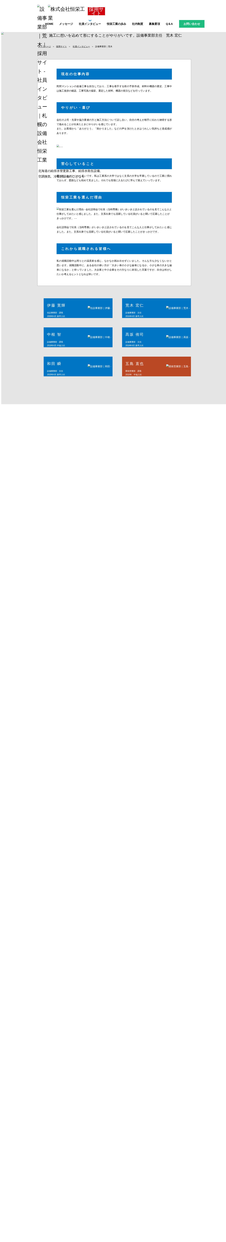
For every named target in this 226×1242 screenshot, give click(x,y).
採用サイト (61, 46)
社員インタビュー (81, 46)
